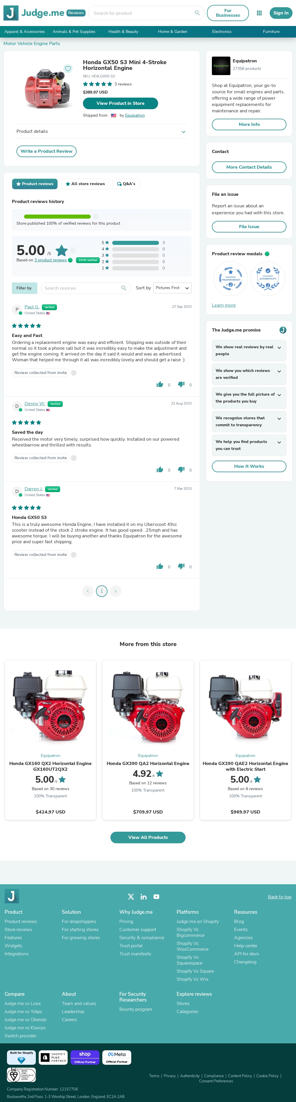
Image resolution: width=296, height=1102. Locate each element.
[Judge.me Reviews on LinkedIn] (143, 896)
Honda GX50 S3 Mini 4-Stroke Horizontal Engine (124, 65)
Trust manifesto (135, 954)
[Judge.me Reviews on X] (130, 896)
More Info (249, 124)
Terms (154, 1076)
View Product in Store (121, 103)
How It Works (249, 466)
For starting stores (80, 929)
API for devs (246, 954)
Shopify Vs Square (195, 971)
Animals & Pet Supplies (74, 31)
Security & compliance (141, 938)
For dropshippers (79, 921)
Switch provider (20, 1036)
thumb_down (181, 384)
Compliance (214, 1076)
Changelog (245, 962)
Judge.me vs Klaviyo (25, 1028)
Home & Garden (172, 31)
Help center (245, 946)
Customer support (137, 929)
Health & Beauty (123, 31)
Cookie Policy (267, 1076)
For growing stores (81, 938)
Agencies (243, 938)
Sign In (281, 13)
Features (13, 938)
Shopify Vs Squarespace (189, 960)
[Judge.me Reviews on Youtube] (156, 896)
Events (241, 929)
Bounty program (135, 1009)
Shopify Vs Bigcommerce (190, 932)
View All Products (148, 837)
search (197, 13)
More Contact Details (249, 167)
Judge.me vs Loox (23, 1003)
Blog (239, 921)
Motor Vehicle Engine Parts (31, 43)
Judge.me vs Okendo (26, 1020)
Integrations (17, 954)
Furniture (271, 31)
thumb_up (159, 384)
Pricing (126, 921)
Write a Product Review (47, 151)
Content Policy (240, 1076)
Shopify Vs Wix (192, 979)
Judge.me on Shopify (198, 921)
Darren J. (34, 489)
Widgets (13, 946)
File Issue (249, 227)
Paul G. (32, 307)
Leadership (73, 1011)
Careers (69, 1020)
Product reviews (21, 921)
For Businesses (228, 13)
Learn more (224, 305)
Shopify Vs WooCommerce (192, 946)
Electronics (222, 31)
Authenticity (190, 1076)
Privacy (170, 1076)
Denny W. (35, 404)
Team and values (79, 1003)
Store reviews (18, 929)
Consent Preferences (216, 1081)
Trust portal (131, 946)
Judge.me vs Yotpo (23, 1011)
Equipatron (135, 115)
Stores (183, 1003)
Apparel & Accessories (24, 31)
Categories (187, 1011)
